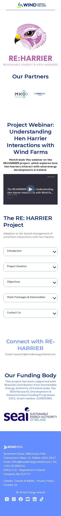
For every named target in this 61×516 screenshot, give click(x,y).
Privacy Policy (45, 480)
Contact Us (10, 484)
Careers (8, 480)
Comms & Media (25, 480)
